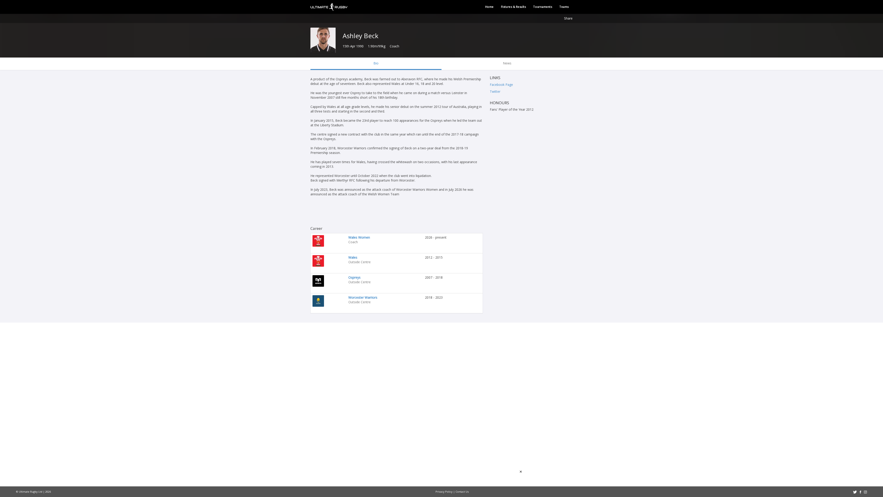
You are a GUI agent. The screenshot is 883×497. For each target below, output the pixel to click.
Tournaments (542, 7)
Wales (352, 257)
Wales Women (359, 237)
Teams (564, 7)
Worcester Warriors (362, 297)
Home (489, 7)
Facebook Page (501, 84)
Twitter (495, 91)
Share (568, 18)
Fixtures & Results (513, 7)
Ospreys (354, 277)
